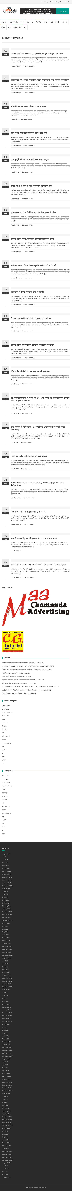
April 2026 (5, 865)
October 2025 (6, 883)
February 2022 (6, 1007)
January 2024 (6, 943)
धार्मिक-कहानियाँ (17, 27)
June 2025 (5, 894)
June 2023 (5, 963)
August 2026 (6, 854)
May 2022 (5, 998)
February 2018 (6, 1145)
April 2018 (5, 1140)
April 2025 (5, 900)
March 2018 (5, 1143)
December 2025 (7, 877)
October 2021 (6, 1018)
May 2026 (5, 862)
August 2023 (6, 958)
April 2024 (5, 935)
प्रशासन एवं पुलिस (13, 22)
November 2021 (7, 1015)
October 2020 (6, 1053)
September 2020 (7, 1056)
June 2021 (5, 1030)
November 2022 (7, 981)
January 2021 (6, 1044)
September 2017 (7, 1160)
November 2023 (7, 949)
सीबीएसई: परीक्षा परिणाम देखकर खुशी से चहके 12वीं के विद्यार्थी (33, 265)
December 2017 (7, 1151)
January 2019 (6, 1114)
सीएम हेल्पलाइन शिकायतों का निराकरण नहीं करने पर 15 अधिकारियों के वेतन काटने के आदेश (23, 666)
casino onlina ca (7, 712)
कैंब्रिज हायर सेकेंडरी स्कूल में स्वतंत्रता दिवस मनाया (14, 683)
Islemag (28, 1187)
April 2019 (5, 1105)
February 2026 (6, 871)
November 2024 (7, 914)
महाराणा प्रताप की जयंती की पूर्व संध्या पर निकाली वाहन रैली (32, 345)
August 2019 (6, 1093)
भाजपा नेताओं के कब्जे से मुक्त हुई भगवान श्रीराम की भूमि (31, 186)
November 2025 (7, 880)
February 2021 (6, 1041)
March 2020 (5, 1073)
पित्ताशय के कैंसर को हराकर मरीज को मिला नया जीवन (14, 693)
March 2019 (5, 1108)
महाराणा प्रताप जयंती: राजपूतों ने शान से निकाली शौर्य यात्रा (32, 239)
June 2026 (5, 859)
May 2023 (5, 966)
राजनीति (57, 22)
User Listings (44, 2)
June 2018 (5, 1134)
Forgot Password (61, 2)
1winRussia (5, 709)
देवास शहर (4, 22)
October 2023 (6, 952)
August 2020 (6, 1059)
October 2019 (6, 1088)
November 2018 (7, 1119)
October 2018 (6, 1122)
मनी (25, 27)
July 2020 (5, 1062)
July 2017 (5, 1166)
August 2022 (6, 989)
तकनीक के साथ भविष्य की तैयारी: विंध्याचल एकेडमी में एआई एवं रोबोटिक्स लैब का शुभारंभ (22, 690)
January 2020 (6, 1079)
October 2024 (6, 917)
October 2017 (6, 1157)
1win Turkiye (6, 705)
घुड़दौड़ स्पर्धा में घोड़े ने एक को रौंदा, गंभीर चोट (27, 292)
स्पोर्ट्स (51, 22)
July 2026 (5, 857)
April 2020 (5, 1070)
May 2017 (5, 1171)
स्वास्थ (22, 22)
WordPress (42, 1187)
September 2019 (7, 1091)
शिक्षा (28, 22)
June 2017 (5, 1169)
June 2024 (5, 929)
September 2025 (7, 886)
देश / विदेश (38, 22)
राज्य (45, 22)
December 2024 (7, 912)
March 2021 (5, 1039)
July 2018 (5, 1131)
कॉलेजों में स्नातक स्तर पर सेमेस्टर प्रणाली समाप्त (28, 106)
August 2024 (6, 923)
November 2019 (7, 1085)
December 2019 (7, 1082)
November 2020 (7, 1050)
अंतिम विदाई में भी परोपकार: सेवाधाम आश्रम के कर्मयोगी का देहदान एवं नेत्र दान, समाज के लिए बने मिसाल (25, 686)
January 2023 (6, 975)
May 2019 (5, 1102)
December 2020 (7, 1047)
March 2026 (5, 868)
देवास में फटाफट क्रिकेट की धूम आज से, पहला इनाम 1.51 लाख (34, 538)
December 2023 (7, 946)
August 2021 (6, 1024)
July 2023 (5, 961)
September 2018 (7, 1125)
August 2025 (6, 888)
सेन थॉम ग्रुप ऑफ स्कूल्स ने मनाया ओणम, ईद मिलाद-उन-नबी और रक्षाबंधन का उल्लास (21, 669)
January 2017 (6, 1177)
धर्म (32, 22)
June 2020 (5, 1065)
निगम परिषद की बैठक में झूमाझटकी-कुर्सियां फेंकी (28, 512)
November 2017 (7, 1154)
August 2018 (6, 1128)
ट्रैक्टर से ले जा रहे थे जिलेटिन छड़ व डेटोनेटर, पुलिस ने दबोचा (33, 212)
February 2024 (6, 940)
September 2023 (7, 955)
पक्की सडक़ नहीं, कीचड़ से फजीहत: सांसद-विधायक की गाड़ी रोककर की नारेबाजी (40, 80)
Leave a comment (29, 66)
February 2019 (6, 1111)
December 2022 (7, 978)
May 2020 (5, 1067)
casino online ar (7, 716)
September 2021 (7, 1021)
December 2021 (7, 1013)
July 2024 (5, 926)
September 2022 (7, 987)
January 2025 (6, 909)
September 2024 (7, 920)
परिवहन (3, 27)
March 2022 (5, 1004)
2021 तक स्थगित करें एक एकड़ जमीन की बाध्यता (29, 456)
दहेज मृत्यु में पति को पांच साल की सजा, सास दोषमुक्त (30, 159)
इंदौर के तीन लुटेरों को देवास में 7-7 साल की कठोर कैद (30, 371)
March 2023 (5, 972)
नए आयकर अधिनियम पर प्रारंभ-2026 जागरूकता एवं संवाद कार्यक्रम (18, 680)
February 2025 (6, 906)
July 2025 (5, 891)
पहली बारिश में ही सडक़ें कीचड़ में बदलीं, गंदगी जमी (29, 133)
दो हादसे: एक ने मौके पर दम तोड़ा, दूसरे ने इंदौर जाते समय (31, 318)
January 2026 (6, 874)
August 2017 (6, 1163)
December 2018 (7, 1116)
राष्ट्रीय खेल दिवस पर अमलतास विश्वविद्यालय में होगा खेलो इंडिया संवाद (18, 662)
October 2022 (6, 984)
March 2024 (5, 937)
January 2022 (6, 1010)
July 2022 (5, 992)
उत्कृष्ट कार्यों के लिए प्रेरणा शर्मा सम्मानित (11, 676)
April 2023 (5, 969)
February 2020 (6, 1076)
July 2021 (5, 1027)
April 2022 (5, 1001)
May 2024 (5, 932)
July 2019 (5, 1096)
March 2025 (5, 903)
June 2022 (5, 995)
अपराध (9, 27)
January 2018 (6, 1148)
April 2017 (5, 1174)
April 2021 (5, 1036)
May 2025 (5, 897)
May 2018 (5, 1137)
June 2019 (5, 1099)
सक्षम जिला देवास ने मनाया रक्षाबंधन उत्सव (11, 673)
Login (52, 2)
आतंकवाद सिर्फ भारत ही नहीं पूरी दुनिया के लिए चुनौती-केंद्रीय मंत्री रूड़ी (37, 53)
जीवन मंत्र (64, 22)
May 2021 (5, 1033)
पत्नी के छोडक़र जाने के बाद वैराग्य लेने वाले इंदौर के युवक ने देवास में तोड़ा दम (38, 565)
